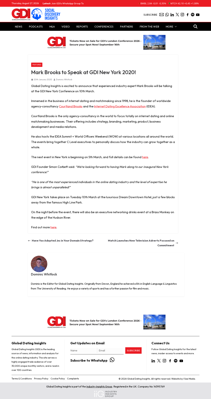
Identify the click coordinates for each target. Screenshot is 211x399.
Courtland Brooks (70, 106)
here (145, 157)
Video (65, 26)
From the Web (149, 26)
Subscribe (150, 14)
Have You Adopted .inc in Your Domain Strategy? (62, 240)
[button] (175, 26)
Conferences (103, 26)
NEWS (18, 26)
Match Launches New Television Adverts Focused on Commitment (141, 243)
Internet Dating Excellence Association (120, 106)
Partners (126, 26)
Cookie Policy (58, 378)
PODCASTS (36, 26)
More (169, 26)
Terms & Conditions (22, 378)
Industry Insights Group (99, 386)
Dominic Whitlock (64, 79)
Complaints (73, 378)
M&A (52, 26)
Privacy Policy (41, 378)
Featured (36, 65)
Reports (82, 26)
